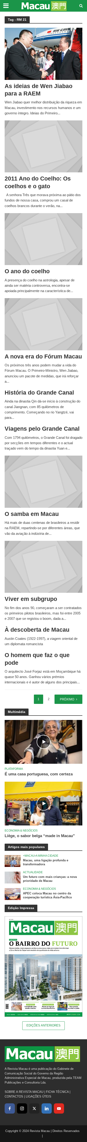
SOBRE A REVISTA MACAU (24, 1092)
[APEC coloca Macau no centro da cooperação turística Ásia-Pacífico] (13, 894)
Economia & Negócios (21, 830)
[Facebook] (10, 1108)
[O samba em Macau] (43, 481)
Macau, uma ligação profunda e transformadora (45, 862)
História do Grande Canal (39, 392)
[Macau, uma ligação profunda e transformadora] (13, 860)
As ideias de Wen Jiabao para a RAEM (38, 90)
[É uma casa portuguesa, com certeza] (43, 741)
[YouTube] (59, 1108)
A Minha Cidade (47, 855)
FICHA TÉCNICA (57, 1092)
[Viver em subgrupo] (43, 567)
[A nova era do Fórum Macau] (43, 324)
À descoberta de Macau (37, 629)
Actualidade (33, 872)
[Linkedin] (47, 1108)
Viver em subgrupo (31, 599)
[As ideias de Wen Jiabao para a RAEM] (43, 53)
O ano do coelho (27, 271)
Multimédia (16, 712)
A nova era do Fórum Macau (43, 356)
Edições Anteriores (43, 1025)
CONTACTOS (14, 1096)
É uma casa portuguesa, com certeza (39, 774)
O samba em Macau (32, 514)
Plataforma (14, 768)
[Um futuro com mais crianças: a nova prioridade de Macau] (13, 877)
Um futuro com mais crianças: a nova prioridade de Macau (50, 879)
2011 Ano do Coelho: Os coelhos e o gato (38, 182)
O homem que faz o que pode (37, 659)
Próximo (67, 699)
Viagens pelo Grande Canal (42, 428)
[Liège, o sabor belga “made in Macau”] (43, 803)
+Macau (29, 855)
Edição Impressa (21, 908)
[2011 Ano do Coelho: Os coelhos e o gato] (43, 146)
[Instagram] (22, 1108)
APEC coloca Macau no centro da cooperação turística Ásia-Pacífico (47, 895)
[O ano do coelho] (43, 239)
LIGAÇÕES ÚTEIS (38, 1096)
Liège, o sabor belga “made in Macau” (40, 836)
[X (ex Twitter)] (34, 1108)
